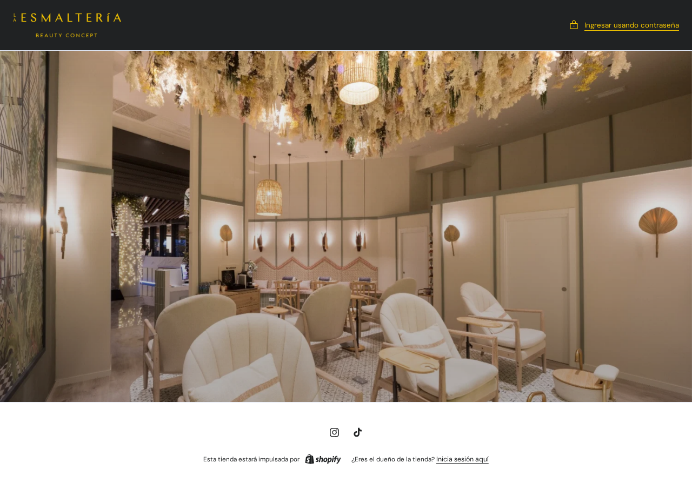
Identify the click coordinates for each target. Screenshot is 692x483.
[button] (624, 25)
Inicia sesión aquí (462, 459)
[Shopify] (323, 459)
